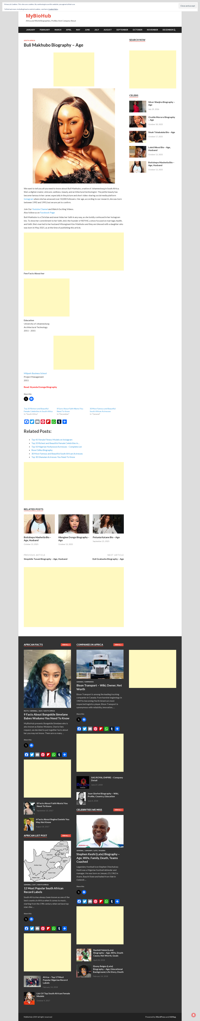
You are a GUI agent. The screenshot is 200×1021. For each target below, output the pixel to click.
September (122, 30)
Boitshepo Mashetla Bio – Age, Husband (37, 539)
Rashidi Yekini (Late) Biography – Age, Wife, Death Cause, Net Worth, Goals (108, 953)
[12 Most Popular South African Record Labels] (47, 882)
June (87, 30)
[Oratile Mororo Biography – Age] (137, 117)
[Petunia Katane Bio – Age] (108, 534)
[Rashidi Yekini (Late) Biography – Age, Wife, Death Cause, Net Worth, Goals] (83, 950)
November (152, 30)
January (30, 30)
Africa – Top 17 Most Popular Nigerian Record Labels (55, 980)
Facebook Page (47, 212)
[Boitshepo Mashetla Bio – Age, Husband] (39, 534)
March (58, 30)
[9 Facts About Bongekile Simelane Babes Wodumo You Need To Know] (47, 708)
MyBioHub (38, 15)
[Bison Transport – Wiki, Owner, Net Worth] (100, 679)
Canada (79, 682)
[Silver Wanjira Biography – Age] (137, 102)
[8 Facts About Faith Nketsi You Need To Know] (29, 803)
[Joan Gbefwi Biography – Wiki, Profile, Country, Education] (81, 793)
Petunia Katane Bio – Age (106, 537)
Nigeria (102, 850)
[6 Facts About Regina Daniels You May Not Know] (29, 819)
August (108, 30)
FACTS (26, 711)
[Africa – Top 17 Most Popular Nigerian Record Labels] (32, 977)
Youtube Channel (40, 209)
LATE (95, 850)
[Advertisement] (73, 69)
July (96, 30)
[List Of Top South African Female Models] (29, 993)
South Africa (29, 40)
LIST (34, 885)
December (168, 30)
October (137, 30)
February (45, 30)
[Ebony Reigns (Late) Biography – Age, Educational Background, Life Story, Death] (83, 966)
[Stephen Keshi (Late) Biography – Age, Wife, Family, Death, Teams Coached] (100, 848)
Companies (89, 682)
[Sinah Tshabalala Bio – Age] (137, 132)
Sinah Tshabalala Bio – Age (161, 132)
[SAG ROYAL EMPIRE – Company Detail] (82, 777)
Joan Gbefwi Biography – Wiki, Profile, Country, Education (103, 795)
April (68, 30)
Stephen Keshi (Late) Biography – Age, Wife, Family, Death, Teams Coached (98, 857)
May (78, 30)
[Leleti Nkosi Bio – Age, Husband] (137, 147)
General (33, 711)
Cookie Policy (53, 9)
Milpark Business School (35, 373)
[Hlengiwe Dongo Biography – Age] (73, 534)
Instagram (28, 199)
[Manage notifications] (193, 1015)
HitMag (173, 1017)
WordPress (161, 1017)
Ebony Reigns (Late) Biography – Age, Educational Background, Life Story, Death (108, 969)
